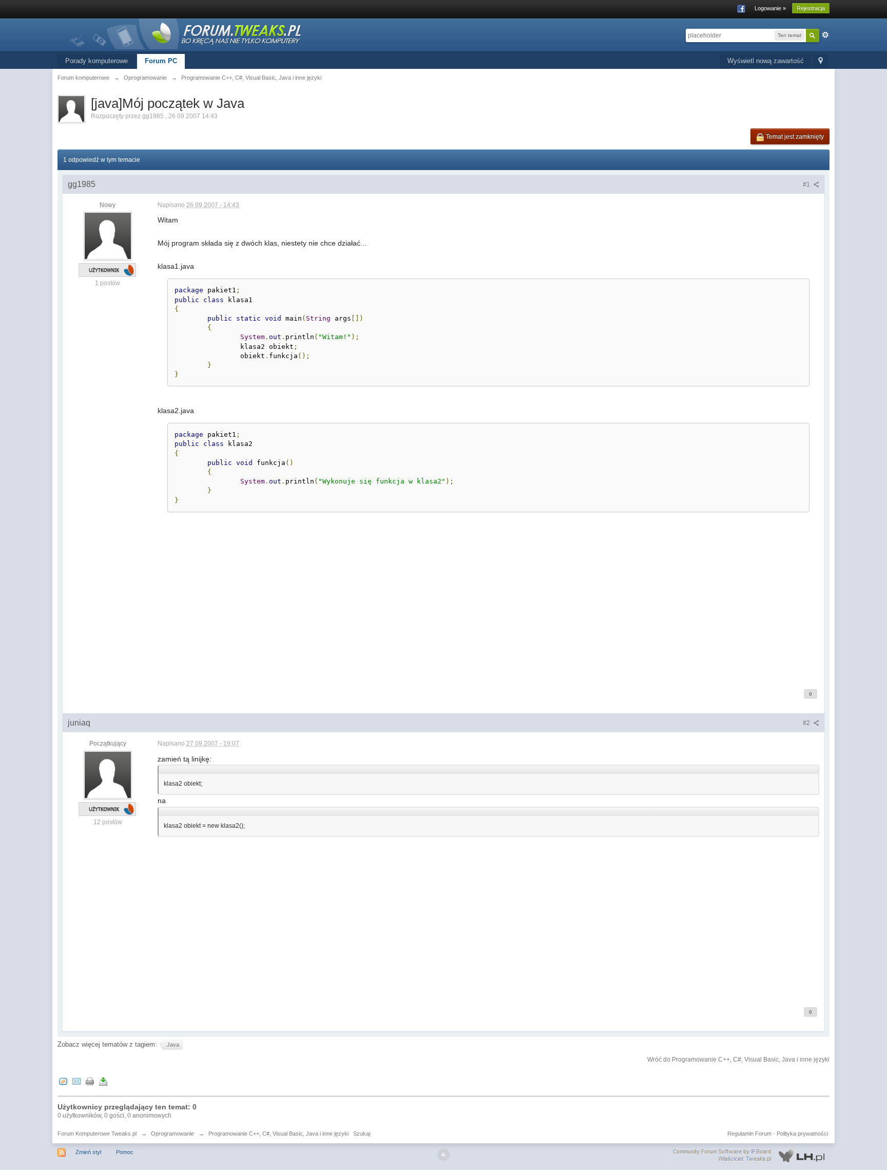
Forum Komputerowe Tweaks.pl (97, 1133)
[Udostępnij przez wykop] (63, 1081)
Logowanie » (770, 8)
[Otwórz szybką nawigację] (820, 61)
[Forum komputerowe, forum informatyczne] (185, 33)
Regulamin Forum (749, 1133)
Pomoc (124, 1152)
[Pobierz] (103, 1081)
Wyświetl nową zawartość (765, 61)
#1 (807, 184)
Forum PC (161, 61)
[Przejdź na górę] (443, 1154)
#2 (807, 723)
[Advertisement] (466, 602)
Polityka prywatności (802, 1133)
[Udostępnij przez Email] (76, 1081)
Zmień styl (88, 1152)
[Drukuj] (90, 1081)
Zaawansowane (825, 35)
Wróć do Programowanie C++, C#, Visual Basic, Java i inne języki (738, 1059)
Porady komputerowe (96, 61)
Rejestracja (811, 8)
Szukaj (361, 1133)
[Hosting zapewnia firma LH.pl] (751, 1156)
